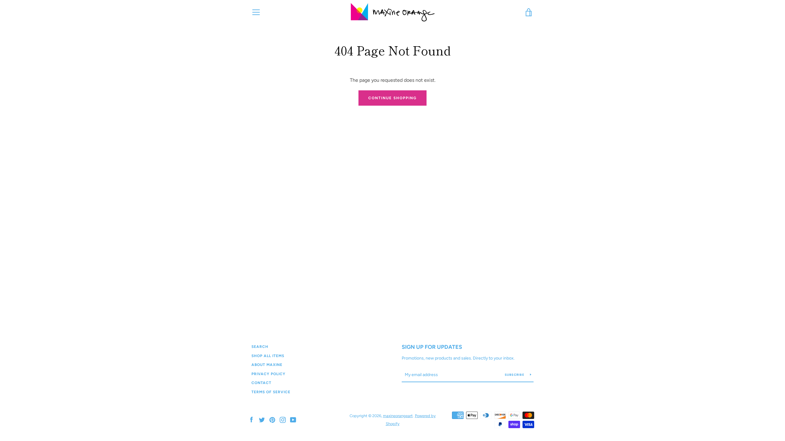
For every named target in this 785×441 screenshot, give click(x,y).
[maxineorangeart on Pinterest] (272, 419)
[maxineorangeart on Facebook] (251, 419)
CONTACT (261, 383)
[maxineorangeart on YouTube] (293, 419)
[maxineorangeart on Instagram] (283, 419)
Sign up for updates (432, 347)
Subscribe (515, 375)
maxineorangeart (398, 415)
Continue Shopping (392, 98)
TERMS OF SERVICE (270, 392)
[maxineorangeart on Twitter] (262, 419)
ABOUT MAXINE (266, 365)
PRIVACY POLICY (268, 374)
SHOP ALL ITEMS (267, 356)
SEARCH (259, 347)
